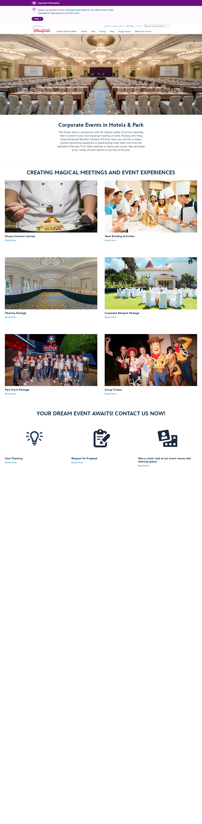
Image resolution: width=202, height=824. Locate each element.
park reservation (79, 10)
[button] (10, 240)
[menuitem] (40, 19)
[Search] (145, 26)
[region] (37, 19)
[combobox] (157, 26)
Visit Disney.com (37, 26)
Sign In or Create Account (114, 26)
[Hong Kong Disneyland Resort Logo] (41, 31)
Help (139, 26)
